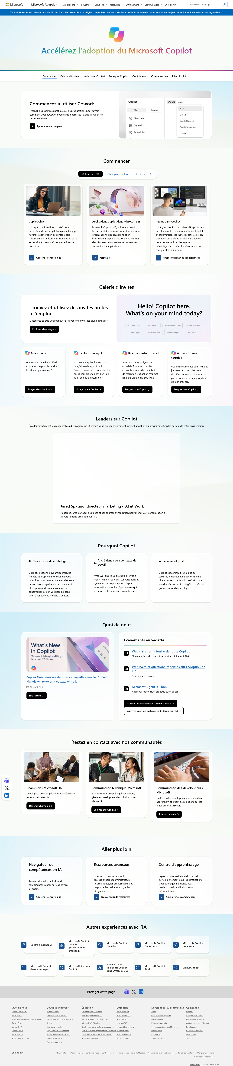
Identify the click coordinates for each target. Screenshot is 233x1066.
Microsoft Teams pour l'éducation (94, 1019)
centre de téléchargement (57, 1015)
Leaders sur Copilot (94, 76)
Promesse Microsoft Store (57, 1038)
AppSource (155, 1034)
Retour (49, 1023)
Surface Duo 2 (17, 1030)
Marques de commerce (206, 1052)
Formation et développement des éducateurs (99, 1030)
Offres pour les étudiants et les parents (97, 1034)
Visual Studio (156, 1038)
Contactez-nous (92, 1052)
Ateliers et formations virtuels (58, 1034)
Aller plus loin (179, 76)
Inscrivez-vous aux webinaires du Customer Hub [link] (152, 710)
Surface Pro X (17, 1023)
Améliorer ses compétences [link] (180, 896)
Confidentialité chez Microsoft (197, 1023)
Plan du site (61, 1052)
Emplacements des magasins (58, 1030)
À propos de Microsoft (194, 1015)
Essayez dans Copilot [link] (39, 389)
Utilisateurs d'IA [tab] (90, 174)
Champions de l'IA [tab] (118, 174)
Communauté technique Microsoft (164, 1027)
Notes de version (76, 1052)
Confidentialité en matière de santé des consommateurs (171, 1052)
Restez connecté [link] (167, 814)
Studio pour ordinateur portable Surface (27, 1019)
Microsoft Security (123, 1015)
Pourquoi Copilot (119, 76)
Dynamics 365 (121, 1019)
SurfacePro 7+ (17, 1034)
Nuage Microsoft (122, 1011)
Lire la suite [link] (35, 695)
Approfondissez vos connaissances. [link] (181, 257)
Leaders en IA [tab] (143, 174)
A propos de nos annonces (205, 1056)
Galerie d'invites (69, 76)
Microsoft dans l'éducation (92, 1011)
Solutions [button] (101, 4)
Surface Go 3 (17, 1027)
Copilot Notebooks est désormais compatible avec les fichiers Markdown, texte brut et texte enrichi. (66, 679)
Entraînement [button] (134, 4)
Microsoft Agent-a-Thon (149, 686)
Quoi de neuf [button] (172, 4)
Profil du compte (53, 1011)
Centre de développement (161, 1015)
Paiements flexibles (54, 1042)
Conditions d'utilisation (135, 1052)
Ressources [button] (116, 4)
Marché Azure (156, 1030)
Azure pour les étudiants (91, 1038)
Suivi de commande (54, 1027)
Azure (153, 1011)
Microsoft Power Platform (126, 1027)
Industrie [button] (86, 4)
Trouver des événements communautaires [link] (149, 703)
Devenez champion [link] (39, 805)
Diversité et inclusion (194, 1030)
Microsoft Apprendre (159, 1023)
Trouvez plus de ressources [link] (115, 896)
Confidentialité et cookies (112, 1052)
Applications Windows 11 (21, 1038)
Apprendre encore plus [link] (49, 126)
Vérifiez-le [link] (104, 257)
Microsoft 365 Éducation (91, 1023)
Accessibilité (191, 1034)
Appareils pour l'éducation (92, 1015)
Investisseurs (191, 1027)
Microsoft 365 (121, 1023)
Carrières (189, 1011)
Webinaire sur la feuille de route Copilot (161, 651)
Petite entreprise (122, 1038)
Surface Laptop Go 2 (19, 1011)
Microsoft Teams (122, 1030)
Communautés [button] (153, 4)
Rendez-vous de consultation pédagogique (98, 1027)
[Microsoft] (14, 4)
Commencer (49, 76)
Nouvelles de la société (195, 1019)
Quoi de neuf (139, 76)
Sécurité (189, 1038)
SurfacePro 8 (17, 1015)
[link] (53, 201)
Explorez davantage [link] (43, 329)
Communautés (159, 76)
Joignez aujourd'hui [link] (105, 809)
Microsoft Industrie (123, 1034)
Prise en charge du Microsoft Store (60, 1019)
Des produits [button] (70, 4)
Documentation (157, 1019)
